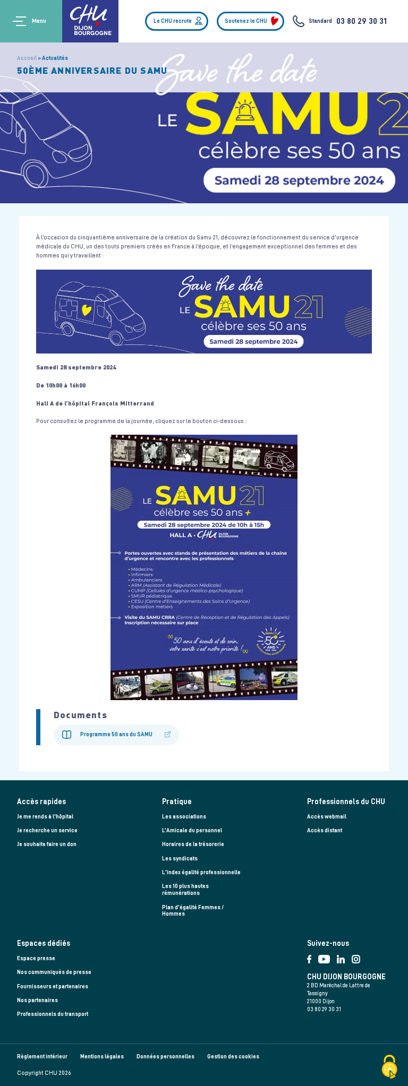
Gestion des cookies (233, 1056)
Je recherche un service (47, 830)
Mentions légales (102, 1056)
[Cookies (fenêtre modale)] (389, 1067)
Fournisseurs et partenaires (52, 986)
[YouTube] (327, 956)
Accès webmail (326, 817)
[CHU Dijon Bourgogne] (90, 21)
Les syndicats (180, 858)
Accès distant (324, 830)
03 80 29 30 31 (361, 21)
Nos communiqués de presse (54, 972)
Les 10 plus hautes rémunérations (185, 889)
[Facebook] (312, 956)
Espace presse (36, 958)
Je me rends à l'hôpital (45, 817)
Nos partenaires (37, 1000)
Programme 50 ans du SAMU (116, 734)
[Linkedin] (344, 956)
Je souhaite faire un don (46, 844)
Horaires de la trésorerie (193, 844)
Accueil (27, 58)
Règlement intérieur (42, 1056)
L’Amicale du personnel (192, 830)
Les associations (184, 817)
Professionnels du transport (52, 1014)
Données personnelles (165, 1056)
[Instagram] (358, 956)
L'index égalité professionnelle (201, 872)
